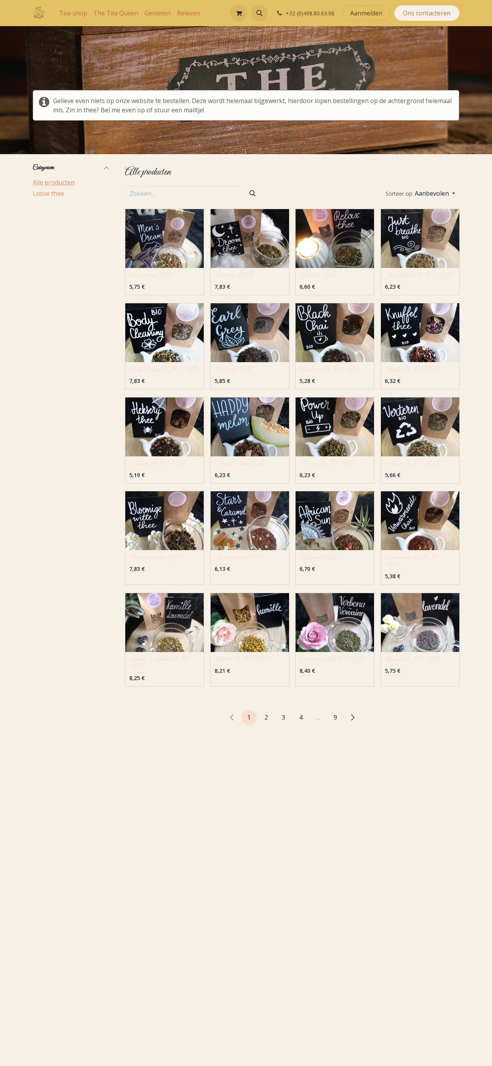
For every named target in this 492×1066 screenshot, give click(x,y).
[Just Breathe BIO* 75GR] (420, 238)
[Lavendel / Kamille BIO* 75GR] (164, 622)
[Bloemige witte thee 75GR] (164, 520)
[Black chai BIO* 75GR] (335, 332)
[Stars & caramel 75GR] (250, 520)
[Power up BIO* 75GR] (335, 426)
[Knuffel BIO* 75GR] (420, 332)
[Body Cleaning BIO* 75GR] (164, 332)
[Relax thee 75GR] (335, 238)
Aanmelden (366, 13)
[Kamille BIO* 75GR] (250, 622)
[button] (259, 13)
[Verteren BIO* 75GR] (420, 426)
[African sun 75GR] (335, 520)
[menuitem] (73, 13)
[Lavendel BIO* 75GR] (420, 622)
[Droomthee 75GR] (250, 238)
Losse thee (48, 193)
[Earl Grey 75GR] (250, 332)
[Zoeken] (252, 193)
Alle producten (54, 182)
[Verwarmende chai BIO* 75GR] (420, 520)
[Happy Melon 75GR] (250, 426)
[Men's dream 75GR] (164, 238)
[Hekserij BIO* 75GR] (164, 426)
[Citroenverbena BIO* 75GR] (335, 622)
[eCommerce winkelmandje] (238, 13)
